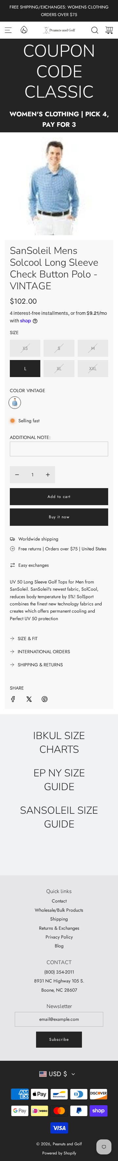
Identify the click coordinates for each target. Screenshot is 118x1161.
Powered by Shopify (59, 1153)
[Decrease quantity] (17, 474)
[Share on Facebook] (13, 700)
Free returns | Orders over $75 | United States (62, 548)
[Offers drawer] (23, 29)
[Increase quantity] (48, 474)
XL (59, 368)
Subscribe (59, 1039)
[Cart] (109, 30)
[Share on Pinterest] (44, 700)
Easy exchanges (33, 565)
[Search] (95, 30)
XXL (92, 368)
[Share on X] (29, 700)
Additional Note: (30, 437)
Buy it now (59, 517)
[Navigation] (8, 30)
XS (25, 348)
